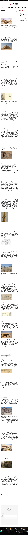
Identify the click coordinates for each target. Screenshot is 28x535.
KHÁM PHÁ (4, 9)
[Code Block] (11, 518)
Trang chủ (2, 9)
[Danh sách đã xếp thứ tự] (8, 518)
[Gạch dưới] (6, 518)
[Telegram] (9, 16)
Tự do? (20, 13)
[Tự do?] (27, 531)
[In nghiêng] (5, 518)
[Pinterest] (4, 16)
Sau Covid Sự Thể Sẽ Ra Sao (23, 529)
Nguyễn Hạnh (2, 14)
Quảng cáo (11, 529)
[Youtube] (25, 3)
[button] (27, 4)
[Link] (12, 518)
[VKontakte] (4, 531)
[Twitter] (23, 3)
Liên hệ (11, 531)
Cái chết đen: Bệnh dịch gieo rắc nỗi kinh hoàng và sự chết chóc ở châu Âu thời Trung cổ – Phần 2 (23, 18)
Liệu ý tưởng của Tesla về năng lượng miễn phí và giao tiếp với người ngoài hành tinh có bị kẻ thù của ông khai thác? (23, 20)
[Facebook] (22, 3)
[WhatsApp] (8, 16)
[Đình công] (7, 518)
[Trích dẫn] (10, 518)
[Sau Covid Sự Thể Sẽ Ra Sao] (27, 529)
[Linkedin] (6, 16)
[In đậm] (4, 518)
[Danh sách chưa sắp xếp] (9, 518)
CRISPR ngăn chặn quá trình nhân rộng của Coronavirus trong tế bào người (23, 15)
